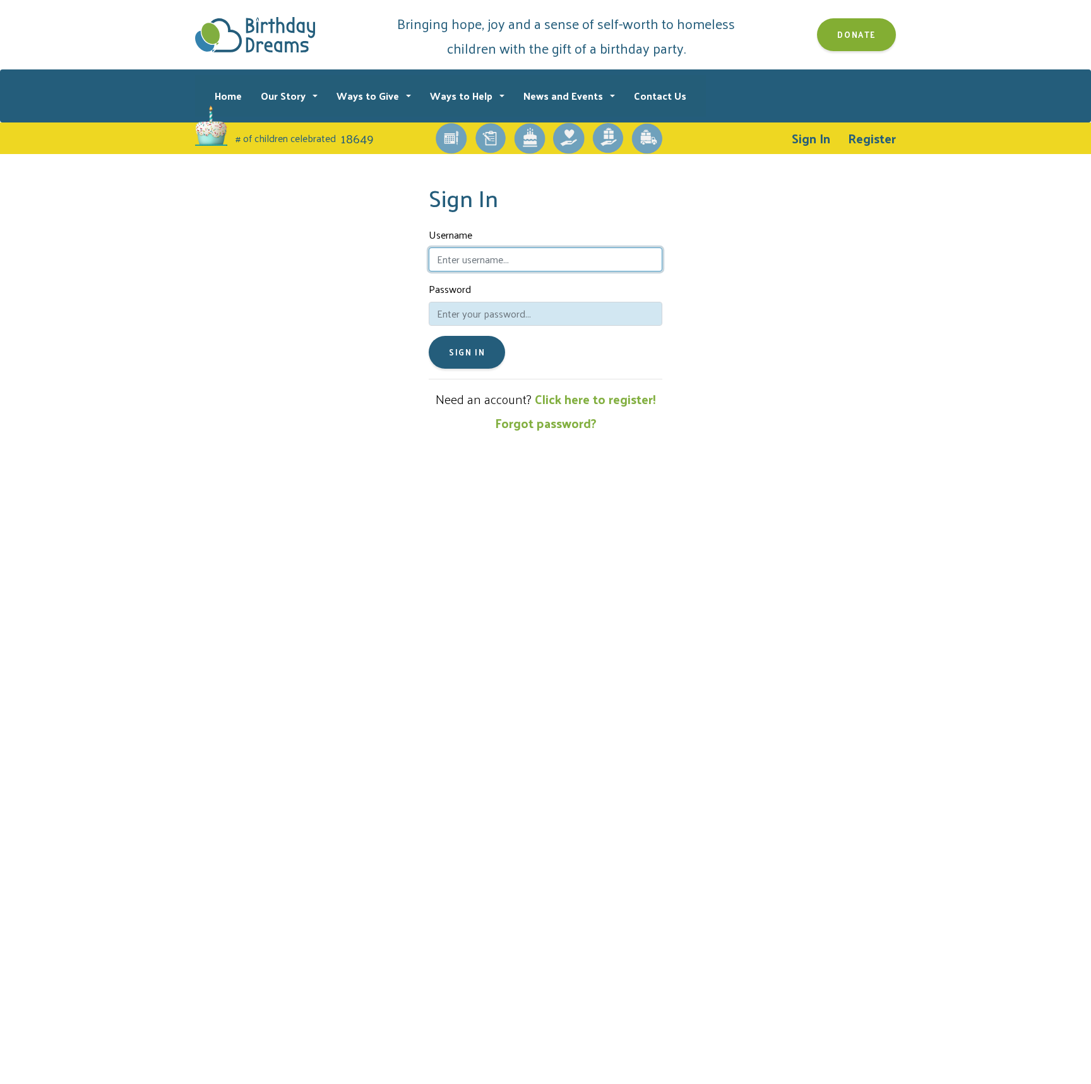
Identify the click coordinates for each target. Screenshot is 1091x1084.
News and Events (564, 95)
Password (450, 289)
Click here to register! (595, 399)
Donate (856, 34)
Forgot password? (546, 423)
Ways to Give (369, 95)
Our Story (284, 95)
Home (228, 95)
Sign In (811, 138)
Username (450, 234)
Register (872, 138)
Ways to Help (462, 95)
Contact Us (660, 95)
